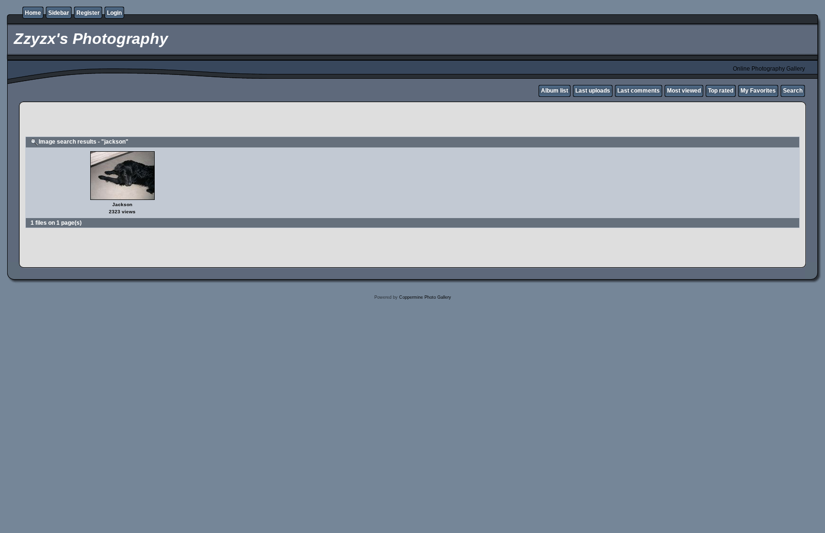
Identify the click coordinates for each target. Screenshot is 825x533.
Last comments (638, 90)
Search (793, 90)
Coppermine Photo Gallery (425, 297)
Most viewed (684, 90)
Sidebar (58, 13)
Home (33, 13)
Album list (554, 90)
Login (114, 13)
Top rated (720, 90)
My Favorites (758, 90)
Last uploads (592, 90)
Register (88, 13)
